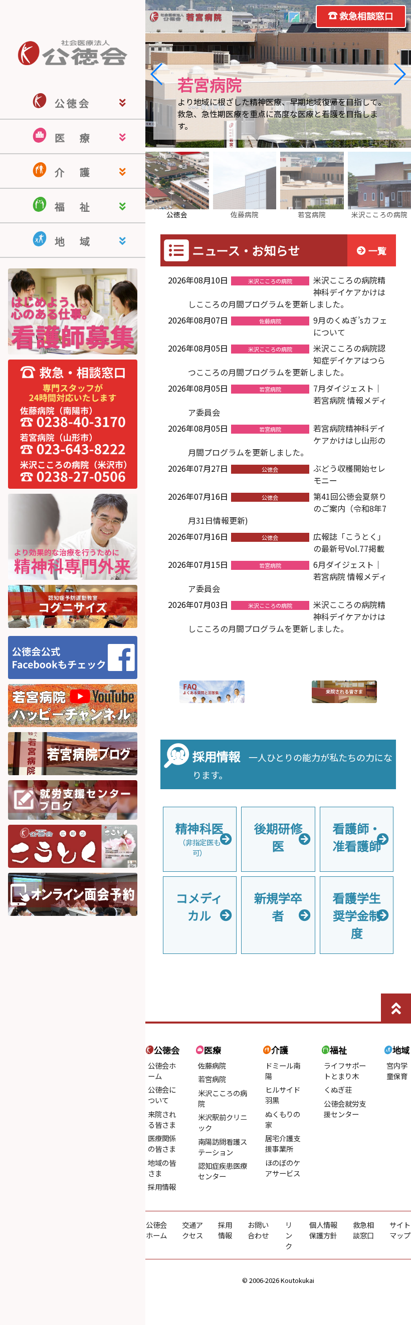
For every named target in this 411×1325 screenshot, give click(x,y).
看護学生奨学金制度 (357, 915)
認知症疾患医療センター (222, 1170)
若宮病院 (212, 1079)
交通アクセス (192, 1229)
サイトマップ (399, 1229)
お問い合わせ (258, 1229)
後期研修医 (278, 836)
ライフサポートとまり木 (345, 1070)
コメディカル (199, 906)
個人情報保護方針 (323, 1229)
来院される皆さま (162, 1119)
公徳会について (162, 1094)
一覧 (377, 250)
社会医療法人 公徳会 (73, 52)
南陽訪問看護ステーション (222, 1146)
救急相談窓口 (366, 15)
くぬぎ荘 (338, 1089)
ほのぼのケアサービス (282, 1167)
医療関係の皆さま (162, 1143)
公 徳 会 (72, 103)
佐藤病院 (212, 1065)
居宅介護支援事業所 (282, 1143)
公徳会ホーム (156, 1229)
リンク (288, 1235)
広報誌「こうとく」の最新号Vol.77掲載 (349, 542)
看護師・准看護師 (357, 836)
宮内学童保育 (396, 1070)
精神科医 (199, 838)
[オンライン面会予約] (72, 912)
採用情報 (162, 1186)
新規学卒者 (278, 906)
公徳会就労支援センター (345, 1108)
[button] (157, 74)
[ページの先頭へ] (396, 1008)
